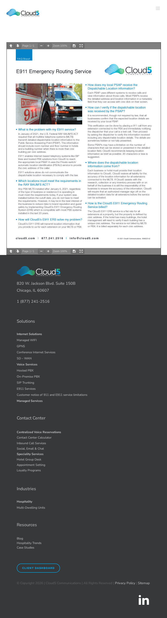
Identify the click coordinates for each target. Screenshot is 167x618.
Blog (20, 538)
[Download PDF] (74, 45)
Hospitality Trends (29, 543)
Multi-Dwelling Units (31, 508)
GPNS (21, 346)
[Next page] (18, 45)
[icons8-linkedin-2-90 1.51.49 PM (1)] (143, 596)
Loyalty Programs (29, 470)
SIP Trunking (25, 383)
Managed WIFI (27, 340)
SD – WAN (24, 358)
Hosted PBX (25, 370)
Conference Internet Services (36, 352)
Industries (26, 489)
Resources (27, 525)
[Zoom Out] (41, 45)
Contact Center (31, 418)
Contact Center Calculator (34, 438)
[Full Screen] (81, 45)
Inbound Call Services (31, 443)
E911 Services (26, 389)
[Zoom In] (48, 45)
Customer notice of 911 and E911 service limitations (52, 395)
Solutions (26, 321)
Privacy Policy (125, 583)
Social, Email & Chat (30, 449)
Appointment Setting (31, 465)
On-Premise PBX (28, 377)
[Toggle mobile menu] (158, 8)
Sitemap (144, 583)
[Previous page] (11, 45)
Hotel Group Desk (29, 459)
